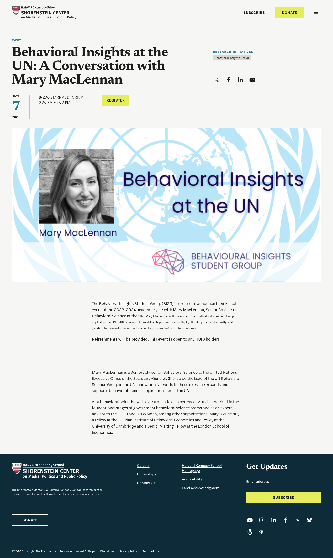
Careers (143, 465)
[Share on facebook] (228, 80)
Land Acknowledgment (200, 487)
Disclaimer (107, 551)
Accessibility (192, 479)
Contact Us (146, 482)
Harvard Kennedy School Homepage (202, 468)
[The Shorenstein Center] (44, 12)
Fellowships (146, 474)
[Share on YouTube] (250, 520)
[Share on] (261, 532)
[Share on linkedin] (240, 80)
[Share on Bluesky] (309, 520)
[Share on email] (252, 80)
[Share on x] (216, 80)
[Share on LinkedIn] (273, 520)
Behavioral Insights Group (232, 58)
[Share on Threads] (250, 532)
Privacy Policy (128, 551)
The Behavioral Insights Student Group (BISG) (133, 303)
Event (16, 40)
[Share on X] (297, 520)
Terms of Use (151, 551)
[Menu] (315, 12)
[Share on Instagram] (262, 520)
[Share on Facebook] (285, 520)
